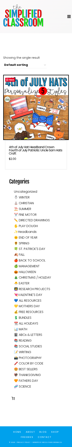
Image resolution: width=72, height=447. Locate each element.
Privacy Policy (24, 442)
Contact (44, 437)
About (30, 431)
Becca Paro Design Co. (52, 442)
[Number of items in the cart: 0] (13, 398)
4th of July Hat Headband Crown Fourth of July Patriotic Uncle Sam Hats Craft (35, 150)
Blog (43, 431)
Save (11, 79)
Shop (55, 431)
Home (17, 431)
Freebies (27, 437)
